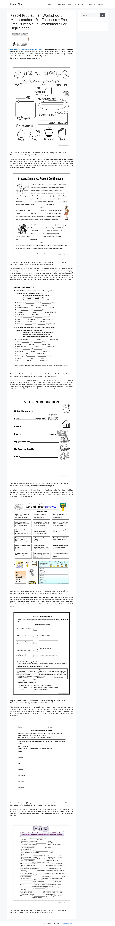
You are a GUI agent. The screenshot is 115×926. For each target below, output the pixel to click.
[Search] (102, 15)
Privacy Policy (79, 4)
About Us (50, 4)
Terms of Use (91, 4)
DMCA (70, 4)
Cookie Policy (61, 4)
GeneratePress (67, 923)
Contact (100, 4)
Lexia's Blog (16, 4)
